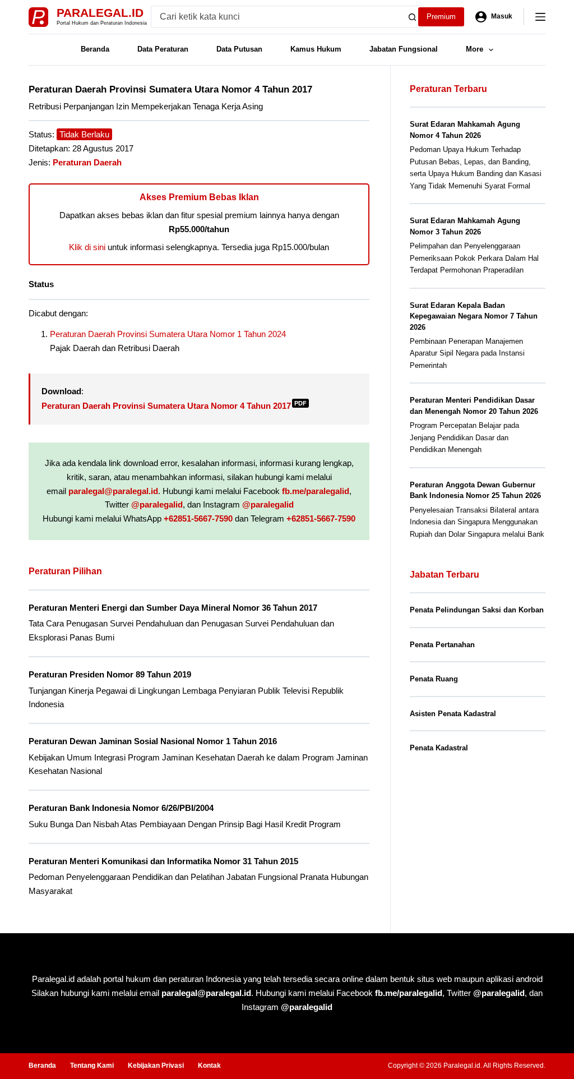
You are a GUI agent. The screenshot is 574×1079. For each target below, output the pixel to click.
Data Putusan (239, 49)
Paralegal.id (100, 12)
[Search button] (412, 16)
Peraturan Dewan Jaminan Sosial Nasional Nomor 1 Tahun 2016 (153, 741)
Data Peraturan (162, 49)
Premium (441, 16)
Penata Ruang (434, 679)
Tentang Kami (92, 1065)
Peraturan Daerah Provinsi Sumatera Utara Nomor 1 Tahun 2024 (168, 334)
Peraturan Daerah (87, 162)
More (474, 49)
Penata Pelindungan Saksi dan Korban (477, 610)
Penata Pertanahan (442, 644)
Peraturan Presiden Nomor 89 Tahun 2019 (110, 674)
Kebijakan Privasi (156, 1065)
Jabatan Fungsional (403, 49)
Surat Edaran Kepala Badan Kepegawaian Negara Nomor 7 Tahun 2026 (474, 316)
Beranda (95, 49)
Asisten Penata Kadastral (453, 713)
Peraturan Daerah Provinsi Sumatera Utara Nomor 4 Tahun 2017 (174, 406)
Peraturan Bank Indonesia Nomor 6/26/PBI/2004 (121, 808)
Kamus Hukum (315, 49)
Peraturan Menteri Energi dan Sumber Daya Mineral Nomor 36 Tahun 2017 (173, 607)
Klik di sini (87, 247)
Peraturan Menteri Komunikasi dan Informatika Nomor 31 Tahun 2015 (163, 861)
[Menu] (540, 17)
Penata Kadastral (439, 748)
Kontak (209, 1065)
